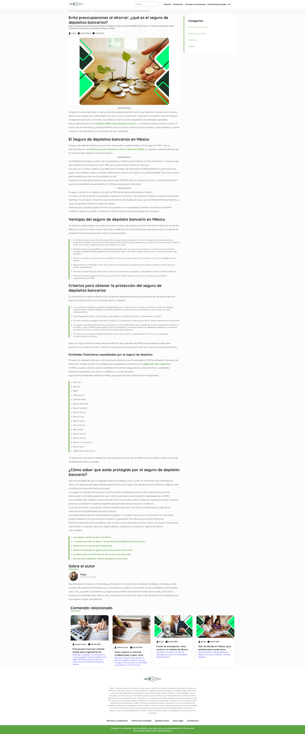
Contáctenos (193, 720)
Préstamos (178, 4)
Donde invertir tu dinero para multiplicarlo (92, 546)
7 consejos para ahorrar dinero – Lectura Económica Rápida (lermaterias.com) (109, 541)
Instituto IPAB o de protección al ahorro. (116, 123)
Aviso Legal (178, 720)
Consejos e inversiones (195, 4)
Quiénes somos (162, 720)
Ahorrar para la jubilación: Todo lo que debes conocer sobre (100, 558)
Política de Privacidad (141, 720)
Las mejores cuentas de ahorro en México (92, 537)
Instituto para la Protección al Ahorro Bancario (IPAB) (116, 149)
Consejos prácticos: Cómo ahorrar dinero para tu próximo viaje (102, 554)
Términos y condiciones (117, 720)
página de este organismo (156, 364)
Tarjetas (167, 4)
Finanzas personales (217, 4)
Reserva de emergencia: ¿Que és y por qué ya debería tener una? (102, 550)
